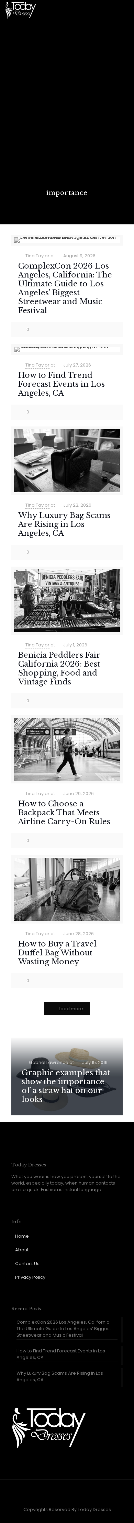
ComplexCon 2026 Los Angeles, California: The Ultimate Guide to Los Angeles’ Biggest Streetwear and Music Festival (65, 288)
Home (22, 1236)
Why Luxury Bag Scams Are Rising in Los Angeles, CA (64, 524)
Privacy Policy (30, 1277)
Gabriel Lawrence (48, 1062)
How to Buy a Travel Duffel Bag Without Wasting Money (57, 952)
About (22, 1250)
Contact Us (27, 1263)
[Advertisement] (67, 118)
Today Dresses (94, 1509)
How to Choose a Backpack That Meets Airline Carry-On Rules (64, 812)
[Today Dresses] (20, 10)
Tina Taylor (37, 255)
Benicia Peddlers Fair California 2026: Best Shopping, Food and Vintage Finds (59, 668)
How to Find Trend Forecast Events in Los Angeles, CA (61, 384)
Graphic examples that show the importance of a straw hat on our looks (66, 1086)
